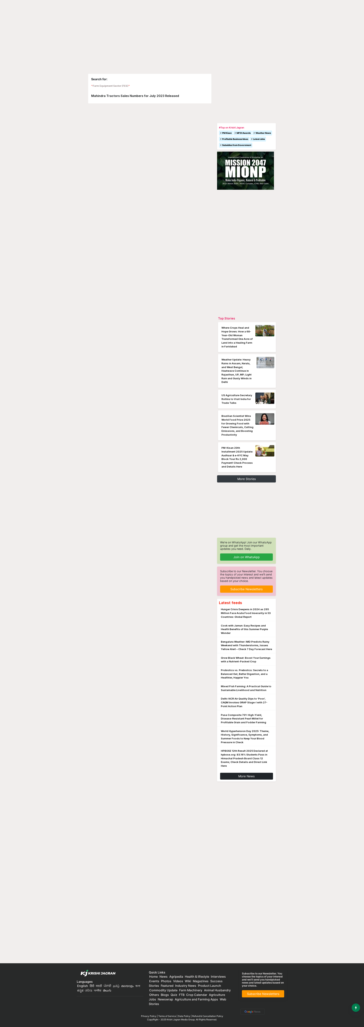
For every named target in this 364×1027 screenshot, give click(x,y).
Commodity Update (163, 990)
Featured (167, 986)
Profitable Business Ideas (235, 139)
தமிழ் (116, 986)
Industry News (185, 986)
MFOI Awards (244, 133)
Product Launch (209, 986)
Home (153, 976)
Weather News (263, 133)
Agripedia (176, 976)
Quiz (174, 995)
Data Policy (184, 1016)
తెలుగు (107, 990)
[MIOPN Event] (245, 170)
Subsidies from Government (236, 145)
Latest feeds (230, 602)
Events (154, 981)
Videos (178, 981)
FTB (181, 995)
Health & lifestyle (197, 976)
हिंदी (92, 986)
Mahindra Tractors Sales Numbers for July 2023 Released (135, 96)
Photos (166, 981)
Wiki (188, 981)
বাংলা (137, 986)
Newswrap (165, 999)
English (82, 986)
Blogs (165, 995)
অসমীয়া (97, 990)
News (163, 976)
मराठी (99, 986)
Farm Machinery (190, 990)
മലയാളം (127, 986)
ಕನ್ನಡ (80, 990)
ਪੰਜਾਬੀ (107, 986)
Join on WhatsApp (246, 557)
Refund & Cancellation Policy (207, 1016)
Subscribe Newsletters (246, 589)
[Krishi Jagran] (97, 973)
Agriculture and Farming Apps (196, 999)
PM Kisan (227, 133)
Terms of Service (167, 1016)
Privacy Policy (148, 1016)
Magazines (201, 981)
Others (154, 995)
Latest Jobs (259, 139)
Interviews (218, 976)
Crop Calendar (196, 995)
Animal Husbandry (217, 990)
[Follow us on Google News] (252, 1011)
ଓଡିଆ (88, 990)
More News (246, 776)
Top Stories (226, 318)
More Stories (246, 479)
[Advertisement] (246, 97)
